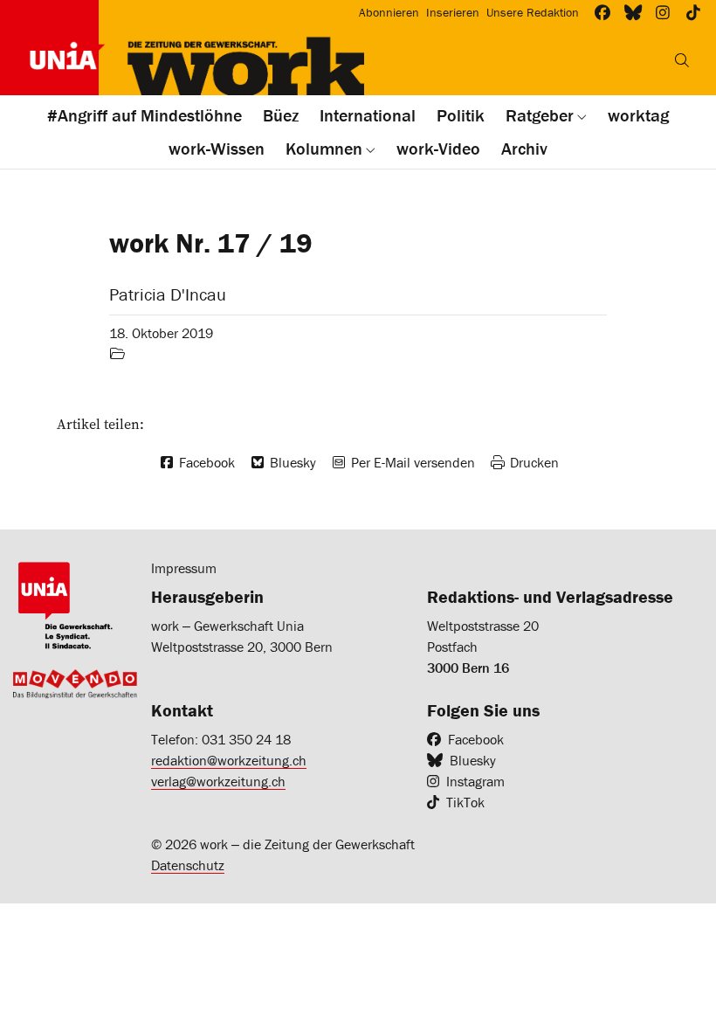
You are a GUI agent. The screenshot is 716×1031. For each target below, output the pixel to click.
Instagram (475, 781)
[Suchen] (682, 60)
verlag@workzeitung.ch (218, 781)
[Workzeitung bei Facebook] (603, 13)
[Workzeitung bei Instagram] (663, 13)
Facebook (476, 739)
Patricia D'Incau (167, 294)
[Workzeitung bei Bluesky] (633, 13)
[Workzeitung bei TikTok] (694, 13)
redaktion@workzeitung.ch (228, 760)
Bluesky (473, 760)
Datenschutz (187, 865)
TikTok (465, 802)
